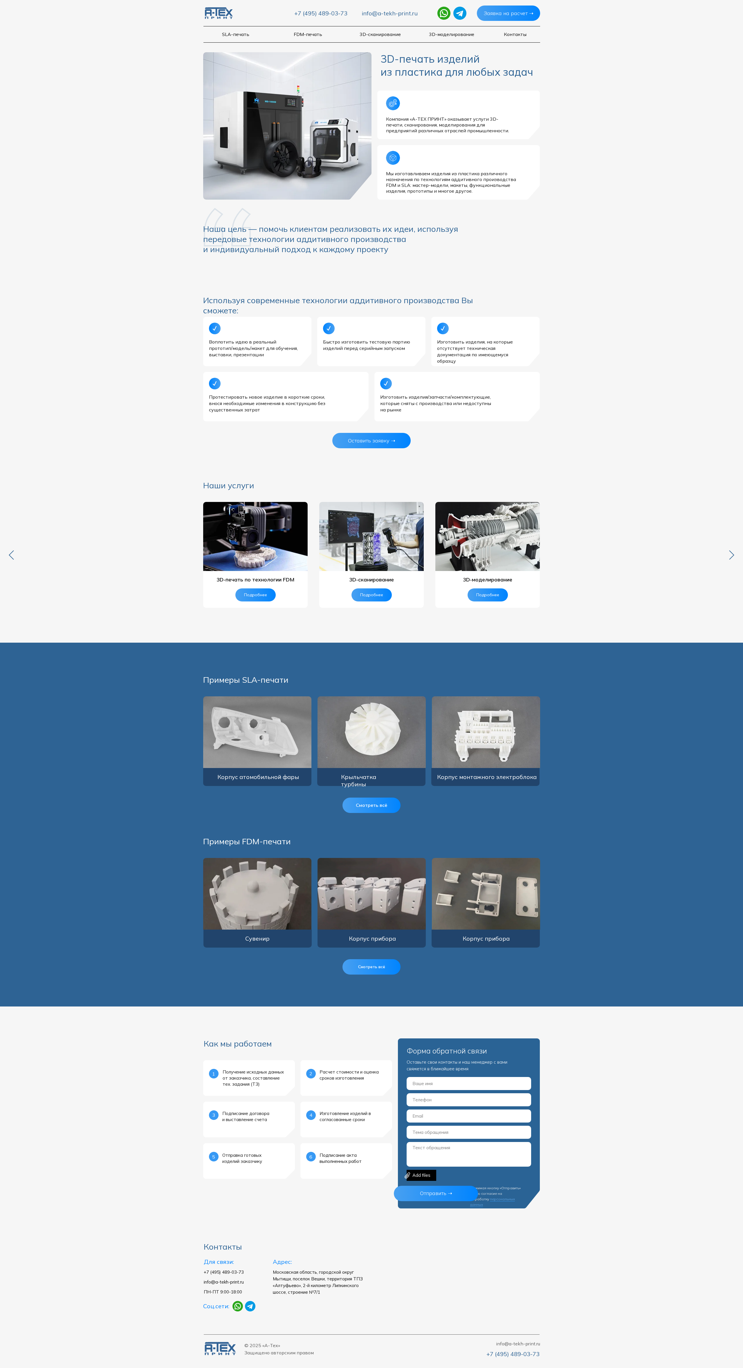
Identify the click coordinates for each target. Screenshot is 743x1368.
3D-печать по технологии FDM (255, 579)
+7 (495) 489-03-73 (320, 13)
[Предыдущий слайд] (11, 555)
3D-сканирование (371, 579)
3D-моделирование (487, 579)
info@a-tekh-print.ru (390, 13)
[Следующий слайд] (731, 555)
